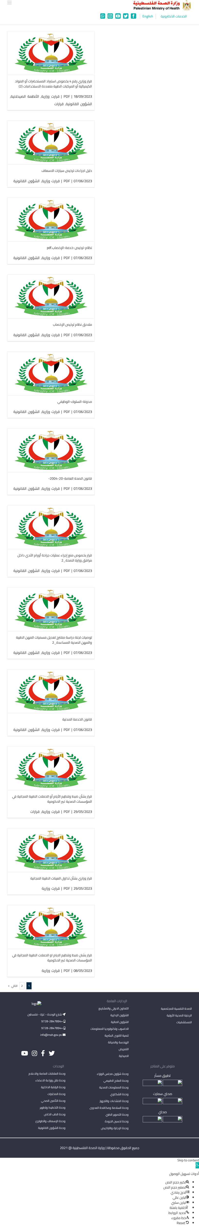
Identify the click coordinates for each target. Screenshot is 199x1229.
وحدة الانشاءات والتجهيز (114, 1101)
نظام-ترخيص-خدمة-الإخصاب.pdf (69, 248)
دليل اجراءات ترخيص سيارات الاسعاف (66, 170)
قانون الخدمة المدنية (77, 719)
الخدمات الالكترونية (174, 16)
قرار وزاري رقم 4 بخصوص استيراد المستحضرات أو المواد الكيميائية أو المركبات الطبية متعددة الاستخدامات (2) (53, 83)
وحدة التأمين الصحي (53, 1100)
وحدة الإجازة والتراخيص (115, 1128)
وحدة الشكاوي (119, 1094)
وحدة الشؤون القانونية (52, 1128)
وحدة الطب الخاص (55, 1114)
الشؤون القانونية (79, 103)
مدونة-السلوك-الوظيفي (74, 401)
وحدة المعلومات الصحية (114, 1087)
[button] (197, 1165)
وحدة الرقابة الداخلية (53, 1087)
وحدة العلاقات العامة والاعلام (47, 1073)
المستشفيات (184, 1022)
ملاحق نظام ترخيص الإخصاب (72, 324)
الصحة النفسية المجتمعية (176, 1009)
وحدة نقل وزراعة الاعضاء (50, 1080)
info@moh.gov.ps (51, 1035)
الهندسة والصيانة (118, 1042)
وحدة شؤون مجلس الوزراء (113, 1074)
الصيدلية (124, 1056)
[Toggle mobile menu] (9, 2)
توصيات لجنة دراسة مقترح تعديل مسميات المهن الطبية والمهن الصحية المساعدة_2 (54, 640)
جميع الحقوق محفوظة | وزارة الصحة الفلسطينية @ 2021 (99, 1148)
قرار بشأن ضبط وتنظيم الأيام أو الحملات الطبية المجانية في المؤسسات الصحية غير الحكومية (52, 799)
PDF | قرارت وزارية (55, 96)
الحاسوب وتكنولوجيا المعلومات (110, 1028)
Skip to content (188, 1160)
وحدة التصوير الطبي (117, 1114)
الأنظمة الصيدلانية (25, 96)
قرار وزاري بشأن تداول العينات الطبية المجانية (61, 878)
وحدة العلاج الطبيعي (116, 1080)
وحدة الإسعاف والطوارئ (50, 1121)
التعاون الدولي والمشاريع (114, 1008)
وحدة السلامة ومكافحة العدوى (109, 1107)
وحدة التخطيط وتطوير (53, 1107)
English (147, 16)
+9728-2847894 (52, 1021)
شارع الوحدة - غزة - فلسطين (45, 1014)
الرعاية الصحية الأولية (179, 1015)
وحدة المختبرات (57, 1094)
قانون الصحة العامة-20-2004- (70, 478)
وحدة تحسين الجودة (117, 1121)
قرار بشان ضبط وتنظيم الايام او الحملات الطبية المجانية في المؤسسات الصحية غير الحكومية (52, 957)
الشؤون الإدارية (119, 1015)
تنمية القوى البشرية (117, 1035)
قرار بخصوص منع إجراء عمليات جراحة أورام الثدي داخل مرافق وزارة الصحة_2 (54, 557)
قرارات (59, 103)
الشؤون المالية (120, 1022)
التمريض (124, 1049)
